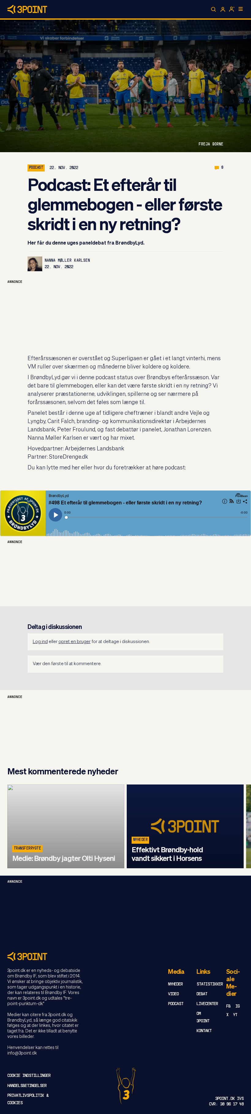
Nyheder (140, 840)
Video (173, 994)
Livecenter (207, 1004)
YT (235, 1015)
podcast (36, 168)
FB (228, 1006)
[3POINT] (125, 956)
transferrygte (27, 848)
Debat (202, 994)
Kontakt (204, 1031)
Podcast (175, 1004)
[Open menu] (241, 9)
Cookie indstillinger (29, 1076)
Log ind (40, 641)
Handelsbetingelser (27, 1086)
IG (237, 1006)
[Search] (213, 9)
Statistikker (210, 984)
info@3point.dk (22, 1053)
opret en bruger (74, 641)
